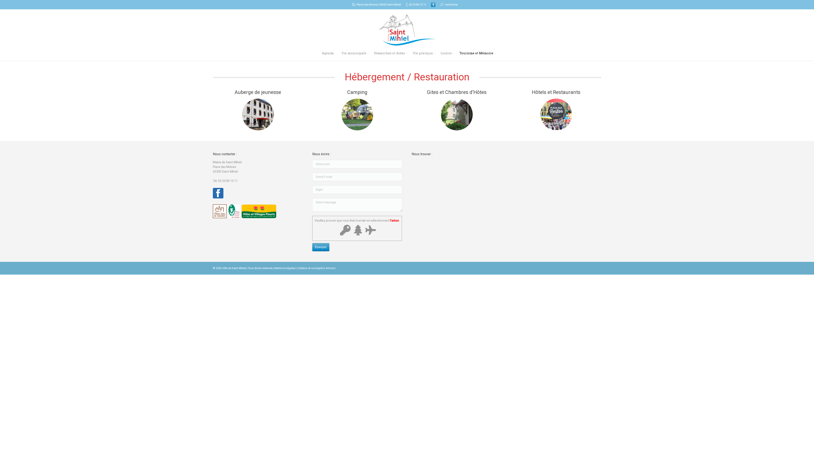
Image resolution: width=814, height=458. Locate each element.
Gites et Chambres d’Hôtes (456, 92)
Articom (331, 268)
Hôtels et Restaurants (556, 92)
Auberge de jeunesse (258, 92)
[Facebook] (433, 4)
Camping (357, 92)
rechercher (451, 4)
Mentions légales (285, 268)
